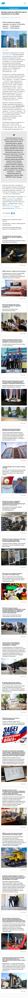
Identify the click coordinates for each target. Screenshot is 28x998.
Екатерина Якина (5, 17)
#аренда (15, 17)
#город (11, 17)
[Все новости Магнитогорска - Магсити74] (3, 3)
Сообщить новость (14, 8)
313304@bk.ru (18, 208)
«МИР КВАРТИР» (7, 54)
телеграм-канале (12, 198)
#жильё (19, 17)
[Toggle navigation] (25, 3)
